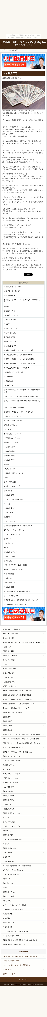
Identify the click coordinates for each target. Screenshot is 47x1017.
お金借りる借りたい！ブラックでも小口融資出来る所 (22, 301)
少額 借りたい (9, 543)
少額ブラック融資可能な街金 (14, 407)
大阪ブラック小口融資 (12, 291)
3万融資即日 (8, 578)
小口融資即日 (8, 376)
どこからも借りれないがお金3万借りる (17, 591)
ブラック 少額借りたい (12, 596)
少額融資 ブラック (10, 552)
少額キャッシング (10, 582)
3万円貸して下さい (10, 425)
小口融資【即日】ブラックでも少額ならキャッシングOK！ (23, 43)
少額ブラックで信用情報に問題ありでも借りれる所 (22, 396)
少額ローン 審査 (9, 556)
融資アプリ (8, 517)
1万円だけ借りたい (10, 341)
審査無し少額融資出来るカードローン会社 (19, 350)
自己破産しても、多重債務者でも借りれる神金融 (21, 600)
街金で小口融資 (9, 295)
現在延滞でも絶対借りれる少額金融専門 (18, 526)
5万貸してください (10, 469)
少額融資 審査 (9, 495)
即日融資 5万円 (9, 337)
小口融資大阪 (8, 385)
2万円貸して (8, 464)
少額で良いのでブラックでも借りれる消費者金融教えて (22, 391)
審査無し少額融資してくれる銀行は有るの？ (19, 363)
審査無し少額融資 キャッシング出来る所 (19, 359)
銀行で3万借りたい (10, 333)
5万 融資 (7, 429)
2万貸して (7, 547)
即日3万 (7, 324)
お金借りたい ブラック (12, 434)
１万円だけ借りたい (11, 346)
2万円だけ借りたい (10, 521)
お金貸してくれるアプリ (12, 486)
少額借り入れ (8, 477)
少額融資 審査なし (10, 508)
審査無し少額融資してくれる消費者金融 (18, 355)
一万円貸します (9, 447)
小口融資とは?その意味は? (13, 372)
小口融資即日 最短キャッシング (15, 604)
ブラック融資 (8, 512)
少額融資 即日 (9, 311)
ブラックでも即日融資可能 (13, 499)
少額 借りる (8, 491)
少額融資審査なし (10, 451)
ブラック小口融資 (10, 320)
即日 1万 (7, 504)
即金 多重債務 (9, 574)
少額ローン (8, 539)
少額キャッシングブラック (13, 416)
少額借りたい (8, 561)
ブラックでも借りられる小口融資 (15, 565)
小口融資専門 (7, 721)
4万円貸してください (11, 442)
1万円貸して (8, 306)
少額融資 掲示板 (9, 456)
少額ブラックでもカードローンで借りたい (19, 412)
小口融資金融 (8, 381)
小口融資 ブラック (11, 315)
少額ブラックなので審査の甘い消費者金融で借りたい (22, 402)
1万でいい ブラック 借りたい (14, 530)
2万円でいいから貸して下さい (14, 569)
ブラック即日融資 (10, 482)
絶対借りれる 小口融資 (12, 287)
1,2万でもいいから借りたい (13, 421)
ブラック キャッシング (12, 534)
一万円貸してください (12, 438)
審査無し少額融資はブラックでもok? (17, 368)
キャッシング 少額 (10, 328)
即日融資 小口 (9, 587)
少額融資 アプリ (9, 460)
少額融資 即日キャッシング (13, 473)
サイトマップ (23, 980)
